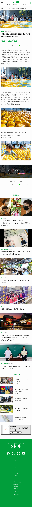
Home (2, 7)
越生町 (15, 40)
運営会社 (16, 490)
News (16, 478)
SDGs (16, 475)
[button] (4, 45)
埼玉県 (3, 40)
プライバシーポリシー (16, 488)
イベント (9, 40)
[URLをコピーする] (27, 45)
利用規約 (16, 486)
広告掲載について (16, 484)
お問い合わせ (16, 481)
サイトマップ (16, 491)
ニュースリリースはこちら (16, 482)
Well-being (16, 473)
